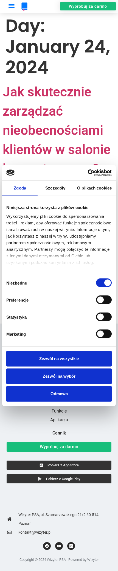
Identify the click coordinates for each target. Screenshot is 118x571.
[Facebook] (47, 546)
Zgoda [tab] (20, 188)
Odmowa (59, 393)
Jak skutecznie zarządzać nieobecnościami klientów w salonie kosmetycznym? (57, 130)
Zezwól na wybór (59, 376)
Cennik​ (59, 433)
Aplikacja (59, 419)
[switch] (104, 300)
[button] (11, 6)
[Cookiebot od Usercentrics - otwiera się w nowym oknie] (88, 172)
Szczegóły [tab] (55, 188)
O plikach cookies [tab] (94, 188)
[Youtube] (59, 546)
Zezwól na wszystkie (59, 358)
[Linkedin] (71, 546)
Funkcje (59, 411)
